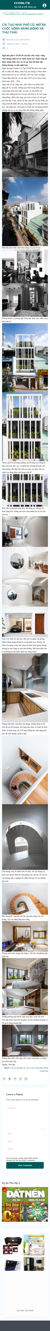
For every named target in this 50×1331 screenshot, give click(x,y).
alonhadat (11, 44)
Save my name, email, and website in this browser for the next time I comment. (22, 1159)
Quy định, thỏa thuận (25, 1310)
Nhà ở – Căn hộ (21, 44)
